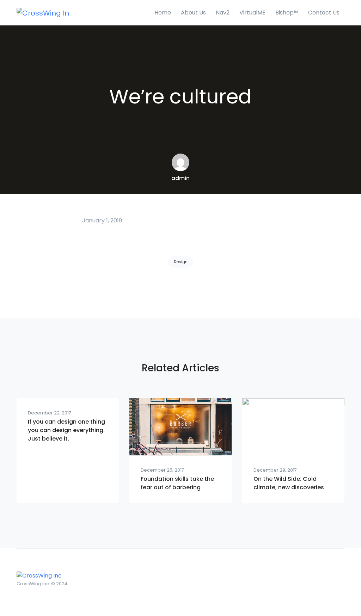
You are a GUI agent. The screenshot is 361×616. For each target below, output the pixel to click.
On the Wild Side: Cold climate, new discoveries (288, 483)
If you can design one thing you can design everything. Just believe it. (66, 430)
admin (180, 178)
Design (181, 261)
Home (162, 12)
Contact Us (323, 12)
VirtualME (252, 12)
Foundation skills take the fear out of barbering (177, 483)
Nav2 (223, 12)
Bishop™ (286, 12)
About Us (193, 12)
